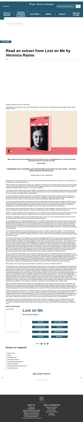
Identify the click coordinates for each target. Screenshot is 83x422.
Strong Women (34, 107)
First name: (3, 22)
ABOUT (62, 14)
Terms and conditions (52, 411)
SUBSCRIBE (6, 41)
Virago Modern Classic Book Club (17, 366)
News (48, 14)
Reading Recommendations (15, 361)
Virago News (26, 104)
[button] (2, 378)
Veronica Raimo (44, 107)
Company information (52, 407)
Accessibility (31, 408)
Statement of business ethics (31, 411)
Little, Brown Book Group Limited (20, 34)
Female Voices (18, 107)
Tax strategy (51, 414)
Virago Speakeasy (12, 368)
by (24, 315)
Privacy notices (51, 408)
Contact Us (31, 407)
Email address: (4, 24)
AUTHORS (34, 14)
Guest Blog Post (11, 357)
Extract (20, 104)
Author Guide (11, 353)
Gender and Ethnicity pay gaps (31, 410)
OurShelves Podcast (13, 359)
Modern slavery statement (31, 413)
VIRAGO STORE (76, 14)
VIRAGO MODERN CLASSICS (20, 14)
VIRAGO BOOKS (7, 14)
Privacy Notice (32, 37)
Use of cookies (51, 410)
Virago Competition (12, 363)
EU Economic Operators (31, 416)
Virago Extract (53, 107)
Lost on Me (26, 107)
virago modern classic (64, 107)
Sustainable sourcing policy (31, 414)
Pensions (51, 413)
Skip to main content (5, 0)
